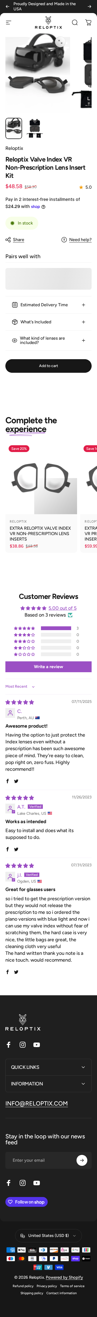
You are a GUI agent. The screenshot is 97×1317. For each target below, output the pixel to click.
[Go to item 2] (34, 128)
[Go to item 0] (13, 128)
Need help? (80, 239)
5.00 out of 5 (62, 608)
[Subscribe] (82, 1160)
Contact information (61, 1293)
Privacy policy (47, 1286)
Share (18, 239)
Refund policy (23, 1286)
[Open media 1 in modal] (60, 41)
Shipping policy (31, 1293)
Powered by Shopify (64, 1277)
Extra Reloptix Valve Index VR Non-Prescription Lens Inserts (40, 534)
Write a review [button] (48, 666)
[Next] (89, 6)
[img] (19, 702)
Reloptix (14, 148)
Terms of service (72, 1286)
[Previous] (7, 6)
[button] (25, 628)
